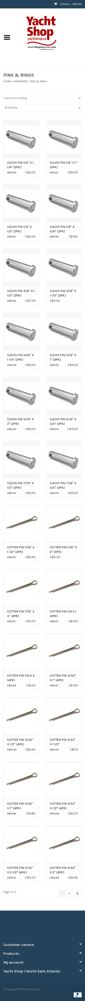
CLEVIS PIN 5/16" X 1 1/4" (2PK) (20, 357)
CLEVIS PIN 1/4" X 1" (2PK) (64, 165)
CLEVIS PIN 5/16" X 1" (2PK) (63, 357)
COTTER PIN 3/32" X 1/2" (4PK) (20, 742)
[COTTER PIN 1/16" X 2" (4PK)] (64, 523)
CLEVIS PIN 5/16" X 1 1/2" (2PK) (63, 293)
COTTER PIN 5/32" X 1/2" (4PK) (63, 806)
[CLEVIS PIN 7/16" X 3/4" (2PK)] (64, 460)
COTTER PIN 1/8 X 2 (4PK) (20, 678)
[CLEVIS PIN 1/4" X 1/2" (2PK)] (21, 203)
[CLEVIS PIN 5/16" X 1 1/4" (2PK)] (21, 331)
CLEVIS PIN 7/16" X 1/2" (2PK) (20, 485)
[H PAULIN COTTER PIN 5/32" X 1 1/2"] (64, 716)
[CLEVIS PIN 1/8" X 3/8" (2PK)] (64, 203)
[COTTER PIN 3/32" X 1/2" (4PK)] (21, 716)
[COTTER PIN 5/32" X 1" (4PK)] (21, 780)
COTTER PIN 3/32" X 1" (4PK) (63, 678)
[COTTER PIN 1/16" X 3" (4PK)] (21, 588)
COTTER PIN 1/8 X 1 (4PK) (63, 614)
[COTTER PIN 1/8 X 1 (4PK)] (64, 588)
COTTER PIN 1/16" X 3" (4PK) (20, 614)
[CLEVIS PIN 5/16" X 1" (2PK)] (64, 331)
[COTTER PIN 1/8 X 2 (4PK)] (21, 652)
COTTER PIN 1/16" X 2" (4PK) (63, 549)
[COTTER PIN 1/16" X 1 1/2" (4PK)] (21, 523)
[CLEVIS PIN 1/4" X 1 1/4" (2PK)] (21, 139)
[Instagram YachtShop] (50, 924)
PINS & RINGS (38, 81)
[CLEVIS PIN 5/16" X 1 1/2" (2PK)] (64, 267)
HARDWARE (21, 81)
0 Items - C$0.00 (70, 4)
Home (7, 81)
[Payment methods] (77, 994)
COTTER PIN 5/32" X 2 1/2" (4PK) (20, 870)
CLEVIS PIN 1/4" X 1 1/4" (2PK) (20, 165)
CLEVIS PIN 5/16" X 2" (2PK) (20, 421)
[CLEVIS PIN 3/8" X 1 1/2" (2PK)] (21, 267)
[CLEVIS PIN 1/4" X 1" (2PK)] (64, 139)
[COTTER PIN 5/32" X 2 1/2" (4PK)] (21, 844)
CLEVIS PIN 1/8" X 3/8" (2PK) (62, 229)
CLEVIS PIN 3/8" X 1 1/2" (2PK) (21, 293)
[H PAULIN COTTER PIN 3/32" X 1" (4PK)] (64, 652)
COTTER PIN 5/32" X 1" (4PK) (20, 806)
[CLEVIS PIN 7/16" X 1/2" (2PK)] (21, 460)
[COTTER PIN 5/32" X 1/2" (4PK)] (64, 780)
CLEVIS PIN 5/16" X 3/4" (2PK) (63, 421)
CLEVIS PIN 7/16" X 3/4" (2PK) (63, 485)
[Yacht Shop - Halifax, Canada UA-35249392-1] (49, 37)
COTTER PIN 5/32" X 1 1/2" (63, 742)
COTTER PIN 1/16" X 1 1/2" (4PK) (20, 549)
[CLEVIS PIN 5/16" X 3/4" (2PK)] (64, 395)
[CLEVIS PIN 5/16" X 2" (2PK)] (21, 395)
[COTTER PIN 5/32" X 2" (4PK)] (64, 844)
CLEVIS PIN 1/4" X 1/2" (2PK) (19, 229)
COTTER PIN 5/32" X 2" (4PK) (63, 870)
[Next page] (77, 893)
